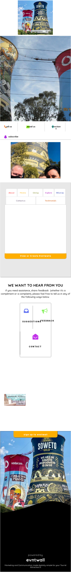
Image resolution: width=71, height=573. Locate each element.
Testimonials (50, 200)
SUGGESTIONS (26, 321)
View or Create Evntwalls (35, 255)
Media (23, 192)
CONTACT (35, 346)
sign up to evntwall (36, 434)
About (11, 192)
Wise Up (60, 192)
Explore (48, 192)
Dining (35, 192)
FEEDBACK (44, 320)
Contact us (20, 200)
